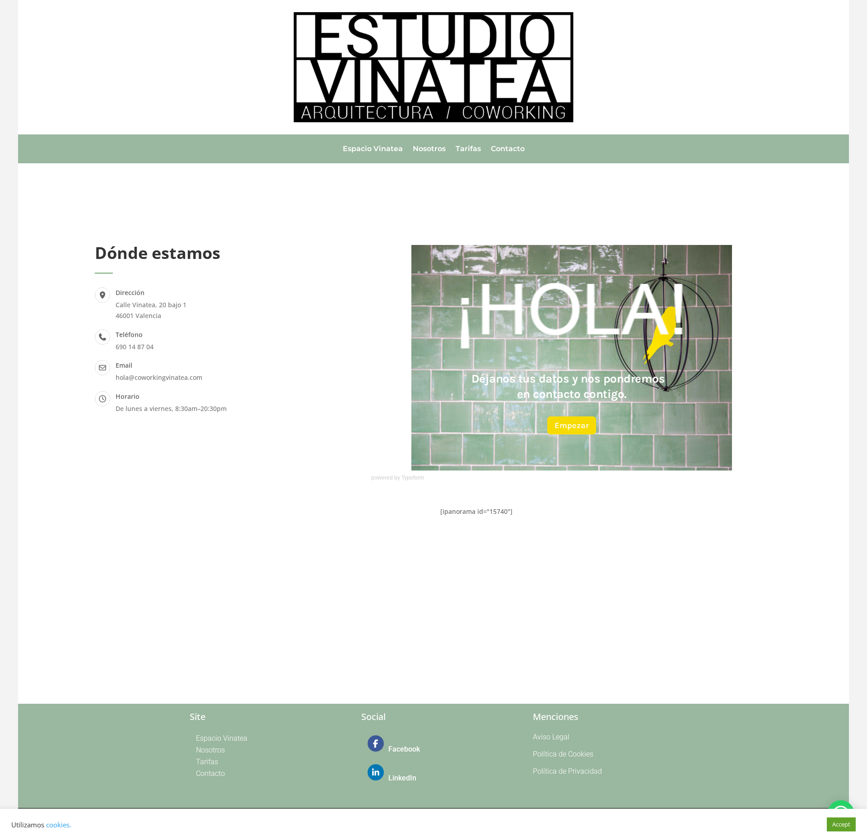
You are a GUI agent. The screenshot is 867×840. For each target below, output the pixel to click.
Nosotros (429, 149)
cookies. (58, 824)
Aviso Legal (551, 737)
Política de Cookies (563, 754)
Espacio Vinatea (373, 149)
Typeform (412, 478)
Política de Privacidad (567, 771)
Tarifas (468, 149)
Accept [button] (841, 824)
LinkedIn (402, 778)
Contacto (508, 149)
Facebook (404, 749)
